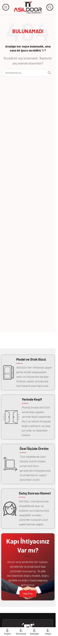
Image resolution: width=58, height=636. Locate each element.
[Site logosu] (28, 7)
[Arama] (50, 7)
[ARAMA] (49, 72)
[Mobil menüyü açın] (6, 7)
